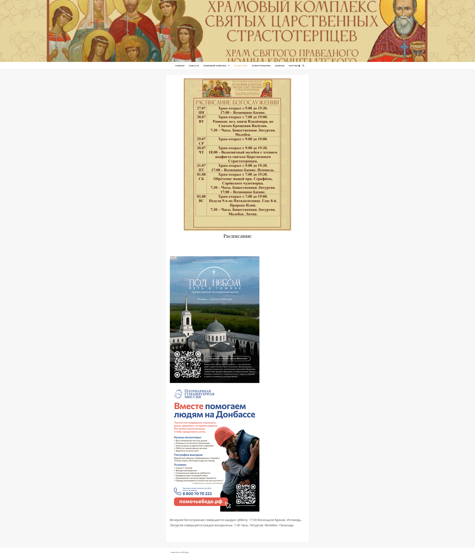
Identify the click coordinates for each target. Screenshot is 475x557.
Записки (279, 65)
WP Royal (185, 552)
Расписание (241, 65)
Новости (194, 65)
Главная (179, 65)
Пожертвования (261, 65)
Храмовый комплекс (215, 65)
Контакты (294, 65)
